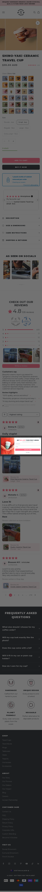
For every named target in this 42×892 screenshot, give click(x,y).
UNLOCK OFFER (27, 449)
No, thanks (27, 452)
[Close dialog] (40, 438)
